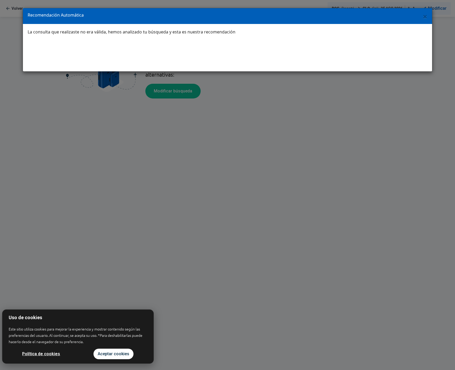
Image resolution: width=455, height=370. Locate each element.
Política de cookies (41, 353)
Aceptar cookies (113, 353)
